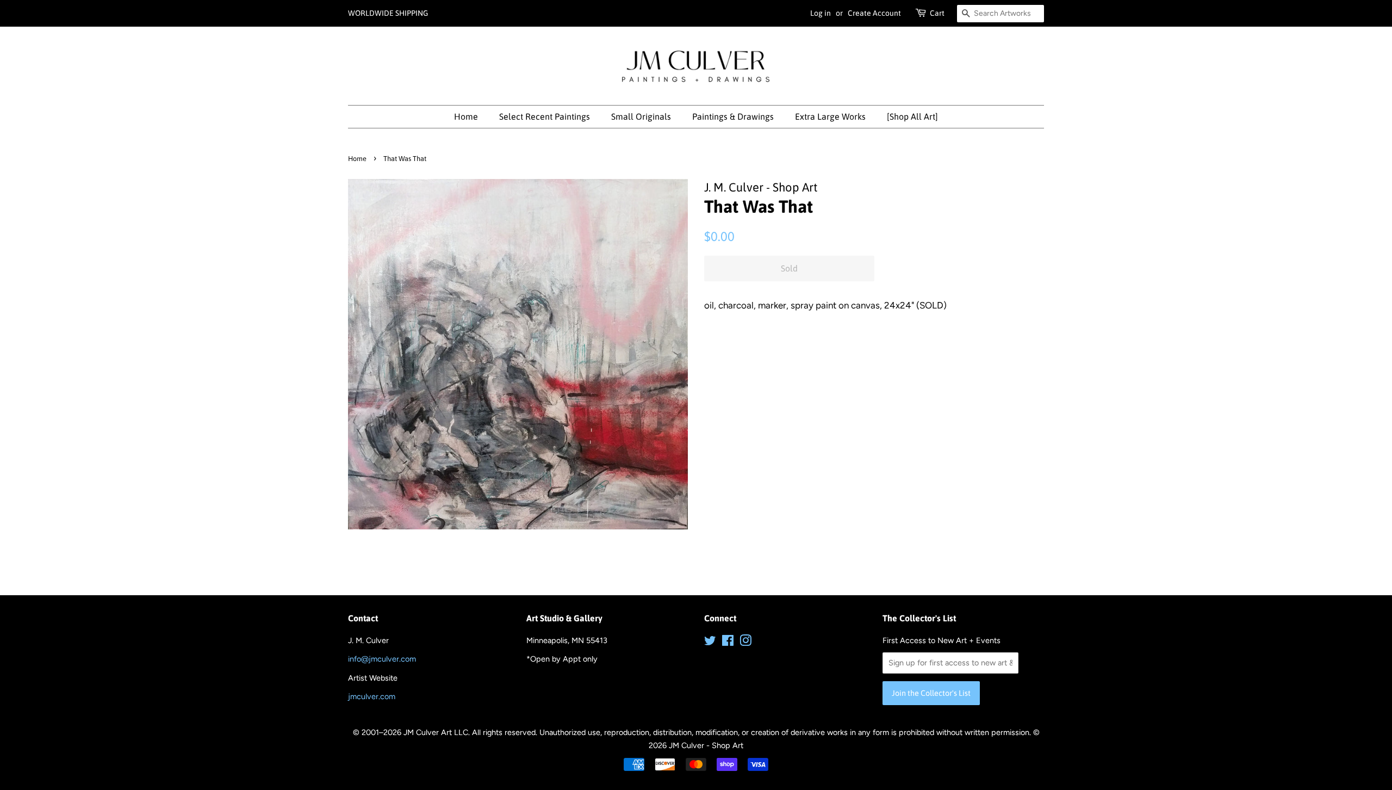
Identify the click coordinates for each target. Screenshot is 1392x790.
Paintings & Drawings (733, 116)
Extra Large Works (830, 116)
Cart (937, 13)
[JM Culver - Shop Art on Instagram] (745, 642)
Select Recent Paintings (544, 116)
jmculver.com (371, 696)
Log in (820, 13)
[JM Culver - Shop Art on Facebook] (728, 642)
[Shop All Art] (912, 116)
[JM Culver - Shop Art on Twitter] (710, 642)
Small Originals (641, 116)
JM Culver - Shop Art (706, 745)
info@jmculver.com (382, 659)
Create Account (874, 13)
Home (466, 116)
